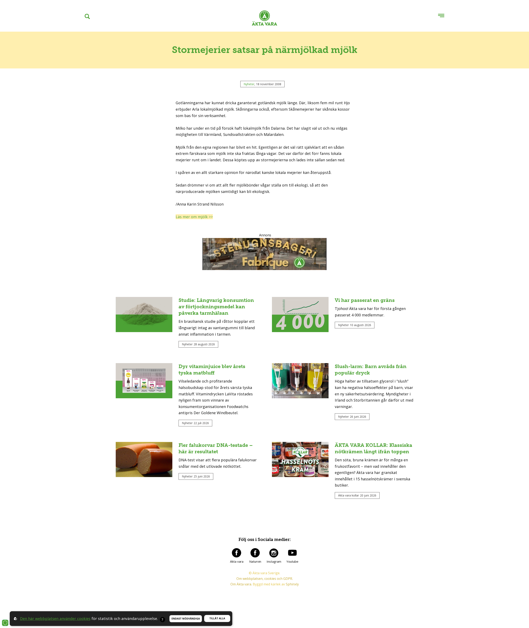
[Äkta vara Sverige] (264, 19)
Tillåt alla (217, 618)
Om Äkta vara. (241, 584)
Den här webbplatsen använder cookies (55, 618)
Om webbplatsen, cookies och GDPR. (264, 578)
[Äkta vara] (236, 553)
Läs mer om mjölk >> (194, 216)
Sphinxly (292, 584)
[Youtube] (292, 553)
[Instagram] (274, 553)
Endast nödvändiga (186, 618)
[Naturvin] (255, 553)
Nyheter (249, 84)
